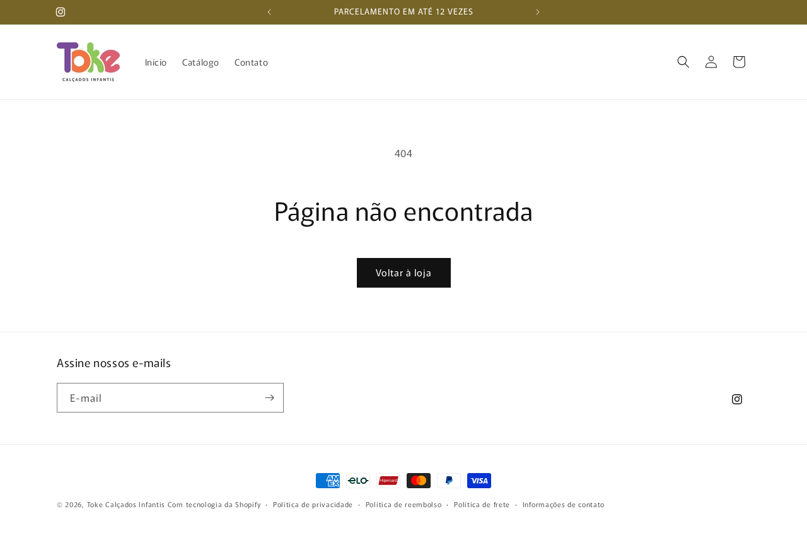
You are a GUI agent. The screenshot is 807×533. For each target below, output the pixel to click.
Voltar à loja (404, 272)
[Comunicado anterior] (269, 12)
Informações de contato (564, 503)
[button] (683, 62)
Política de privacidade (313, 503)
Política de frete (482, 503)
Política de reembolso (404, 503)
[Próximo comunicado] (538, 12)
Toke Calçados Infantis (126, 504)
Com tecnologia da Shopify (214, 504)
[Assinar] (269, 398)
